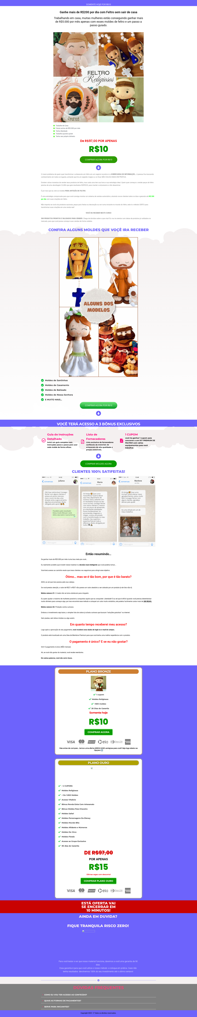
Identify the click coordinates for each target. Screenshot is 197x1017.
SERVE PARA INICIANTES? (56, 1007)
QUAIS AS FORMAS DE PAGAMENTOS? (62, 1001)
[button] (43, 511)
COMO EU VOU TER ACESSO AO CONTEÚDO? (65, 995)
